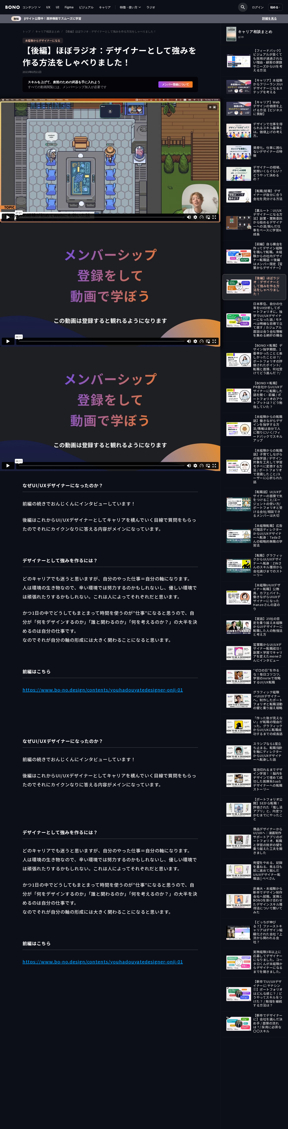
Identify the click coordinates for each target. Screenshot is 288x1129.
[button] (31, 7)
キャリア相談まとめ (47, 31)
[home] (12, 7)
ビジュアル (86, 7)
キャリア (105, 7)
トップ (26, 31)
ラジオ (150, 7)
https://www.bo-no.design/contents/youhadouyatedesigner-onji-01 (102, 689)
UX (48, 7)
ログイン (258, 7)
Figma (69, 7)
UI (57, 7)
